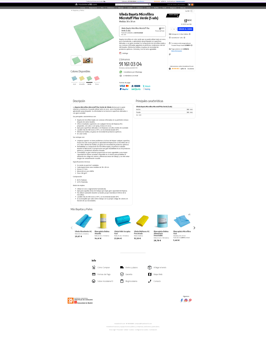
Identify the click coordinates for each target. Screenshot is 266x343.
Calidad (126, 330)
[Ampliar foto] (94, 54)
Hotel (148, 8)
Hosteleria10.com (119, 323)
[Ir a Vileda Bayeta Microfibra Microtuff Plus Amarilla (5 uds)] (82, 82)
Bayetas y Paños (78, 10)
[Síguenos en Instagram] (186, 302)
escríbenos (140, 1)
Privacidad (120, 330)
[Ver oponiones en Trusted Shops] (180, 1)
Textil (164, 8)
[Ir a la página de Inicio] (86, 5)
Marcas (183, 8)
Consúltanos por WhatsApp (132, 72)
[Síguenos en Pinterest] (190, 302)
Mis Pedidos (181, 5)
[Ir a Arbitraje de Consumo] (80, 304)
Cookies (131, 330)
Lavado (130, 8)
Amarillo (82, 84)
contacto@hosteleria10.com (143, 323)
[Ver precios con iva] (192, 11)
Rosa (97, 84)
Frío (102, 8)
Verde (89, 84)
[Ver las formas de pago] (134, 90)
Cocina (82, 8)
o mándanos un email (130, 75)
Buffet (156, 8)
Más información (176, 51)
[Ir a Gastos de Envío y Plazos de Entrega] (177, 16)
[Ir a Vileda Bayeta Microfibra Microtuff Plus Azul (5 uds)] (74, 82)
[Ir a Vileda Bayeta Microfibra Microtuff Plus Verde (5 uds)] (89, 82)
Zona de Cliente (172, 5)
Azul (74, 84)
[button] (194, 228)
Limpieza (139, 8)
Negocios (173, 8)
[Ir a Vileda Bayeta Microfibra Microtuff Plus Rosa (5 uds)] (97, 82)
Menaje (121, 8)
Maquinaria (93, 8)
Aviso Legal (112, 330)
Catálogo (125, 53)
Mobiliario (110, 8)
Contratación (153, 330)
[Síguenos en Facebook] (182, 302)
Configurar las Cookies (141, 330)
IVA (187, 11)
